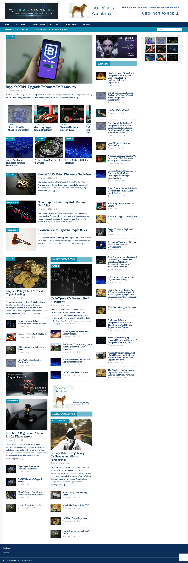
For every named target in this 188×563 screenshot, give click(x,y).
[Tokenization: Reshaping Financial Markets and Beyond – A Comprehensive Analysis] (101, 340)
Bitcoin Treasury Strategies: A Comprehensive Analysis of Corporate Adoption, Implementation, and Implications (121, 78)
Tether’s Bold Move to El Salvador (47, 161)
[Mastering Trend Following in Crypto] (101, 206)
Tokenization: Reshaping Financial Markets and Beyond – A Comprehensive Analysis (122, 339)
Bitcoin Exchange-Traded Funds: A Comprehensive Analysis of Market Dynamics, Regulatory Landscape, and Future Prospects (122, 293)
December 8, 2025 (116, 310)
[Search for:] (169, 29)
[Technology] (21, 212)
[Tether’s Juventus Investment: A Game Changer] (56, 334)
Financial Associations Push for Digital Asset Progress (76, 360)
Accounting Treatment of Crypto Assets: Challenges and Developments (122, 244)
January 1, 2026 (115, 148)
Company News (37, 24)
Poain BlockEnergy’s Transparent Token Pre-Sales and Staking (19, 130)
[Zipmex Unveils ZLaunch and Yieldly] (161, 40)
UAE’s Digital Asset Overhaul (75, 372)
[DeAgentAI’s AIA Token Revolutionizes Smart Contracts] (11, 324)
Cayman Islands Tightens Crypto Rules (62, 230)
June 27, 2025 (114, 163)
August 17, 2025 (115, 135)
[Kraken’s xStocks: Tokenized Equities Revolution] (19, 147)
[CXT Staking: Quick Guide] (72, 114)
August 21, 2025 (115, 85)
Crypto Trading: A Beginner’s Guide (121, 230)
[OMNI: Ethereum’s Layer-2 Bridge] (11, 482)
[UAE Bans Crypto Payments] (56, 521)
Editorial (20, 24)
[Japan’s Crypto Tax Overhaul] (11, 508)
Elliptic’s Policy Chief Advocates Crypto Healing (25, 292)
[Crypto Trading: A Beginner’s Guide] (101, 232)
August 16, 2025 (115, 196)
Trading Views (70, 24)
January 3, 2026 (46, 178)
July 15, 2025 (114, 250)
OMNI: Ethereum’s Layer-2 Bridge (30, 480)
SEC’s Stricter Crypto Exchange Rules (32, 348)
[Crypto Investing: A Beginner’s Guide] (56, 534)
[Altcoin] (21, 184)
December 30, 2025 (116, 378)
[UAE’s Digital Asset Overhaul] (56, 375)
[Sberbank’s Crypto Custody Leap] (101, 219)
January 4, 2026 (14, 90)
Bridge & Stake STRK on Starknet (77, 161)
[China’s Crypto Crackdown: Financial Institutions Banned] (11, 495)
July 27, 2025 (114, 362)
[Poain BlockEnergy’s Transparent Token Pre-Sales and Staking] (20, 114)
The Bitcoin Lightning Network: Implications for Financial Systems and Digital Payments (122, 372)
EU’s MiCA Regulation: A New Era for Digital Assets (24, 434)
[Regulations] (21, 239)
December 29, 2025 (116, 269)
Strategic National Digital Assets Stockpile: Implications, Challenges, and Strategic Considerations (122, 174)
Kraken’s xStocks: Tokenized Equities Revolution (15, 163)
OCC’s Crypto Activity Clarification (45, 128)
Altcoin (54, 24)
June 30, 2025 (114, 113)
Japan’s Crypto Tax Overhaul (30, 505)
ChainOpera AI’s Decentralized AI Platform (70, 300)
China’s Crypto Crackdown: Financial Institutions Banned (31, 493)
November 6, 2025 (116, 103)
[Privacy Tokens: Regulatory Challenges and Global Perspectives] (71, 434)
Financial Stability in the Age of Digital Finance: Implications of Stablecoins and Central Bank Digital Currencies (121, 356)
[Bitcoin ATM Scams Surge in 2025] (161, 49)
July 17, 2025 (114, 300)
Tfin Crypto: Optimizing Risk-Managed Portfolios (62, 203)
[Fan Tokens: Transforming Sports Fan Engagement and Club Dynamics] (56, 347)
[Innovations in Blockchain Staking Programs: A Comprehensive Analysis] (172, 57)
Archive (86, 24)
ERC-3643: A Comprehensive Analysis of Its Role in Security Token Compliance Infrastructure (121, 96)
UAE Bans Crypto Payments (75, 518)
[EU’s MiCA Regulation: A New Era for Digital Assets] (27, 414)
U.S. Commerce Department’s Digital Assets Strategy (121, 278)
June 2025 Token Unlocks (119, 110)
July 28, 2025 (114, 209)
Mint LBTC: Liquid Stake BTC (76, 505)
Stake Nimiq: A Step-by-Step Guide (75, 493)
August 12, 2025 (115, 330)
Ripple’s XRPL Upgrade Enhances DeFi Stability (41, 87)
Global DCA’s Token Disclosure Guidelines (64, 174)
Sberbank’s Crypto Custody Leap (122, 216)
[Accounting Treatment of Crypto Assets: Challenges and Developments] (101, 245)
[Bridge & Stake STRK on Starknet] (78, 147)
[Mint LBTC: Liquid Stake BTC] (56, 508)
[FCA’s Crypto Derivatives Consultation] (101, 146)
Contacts (6, 548)
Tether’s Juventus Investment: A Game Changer (77, 332)
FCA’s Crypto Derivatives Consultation (119, 144)
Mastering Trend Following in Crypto (121, 204)
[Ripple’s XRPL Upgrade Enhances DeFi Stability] (49, 59)
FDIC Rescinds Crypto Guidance (122, 307)
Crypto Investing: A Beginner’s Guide (76, 532)
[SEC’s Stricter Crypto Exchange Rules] (11, 350)
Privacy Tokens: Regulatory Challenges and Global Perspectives (68, 456)
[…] (76, 97)
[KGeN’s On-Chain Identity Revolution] (11, 363)
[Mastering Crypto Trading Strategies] (150, 49)
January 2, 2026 (14, 298)
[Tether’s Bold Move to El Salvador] (49, 147)
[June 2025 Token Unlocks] (101, 113)
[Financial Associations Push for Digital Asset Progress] (56, 362)
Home (7, 24)
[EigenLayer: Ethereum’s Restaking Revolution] (11, 469)
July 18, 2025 (114, 219)
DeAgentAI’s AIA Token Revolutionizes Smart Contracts (32, 322)
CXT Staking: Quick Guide (70, 128)
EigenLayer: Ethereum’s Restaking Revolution (28, 467)
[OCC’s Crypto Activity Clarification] (46, 114)
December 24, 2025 (116, 282)
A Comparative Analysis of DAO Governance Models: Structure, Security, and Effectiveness (122, 158)
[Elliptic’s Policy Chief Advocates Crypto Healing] (27, 272)
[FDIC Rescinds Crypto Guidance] (101, 310)
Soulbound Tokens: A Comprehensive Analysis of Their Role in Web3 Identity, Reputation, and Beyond (120, 324)
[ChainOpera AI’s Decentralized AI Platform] (71, 280)
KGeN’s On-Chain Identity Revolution (29, 361)
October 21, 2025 (115, 181)
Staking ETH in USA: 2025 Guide (32, 334)
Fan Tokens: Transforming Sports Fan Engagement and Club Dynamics (77, 346)
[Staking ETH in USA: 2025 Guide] (11, 337)
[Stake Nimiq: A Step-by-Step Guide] (56, 495)
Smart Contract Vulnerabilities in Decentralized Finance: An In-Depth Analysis (122, 190)
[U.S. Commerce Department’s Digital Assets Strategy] (101, 280)
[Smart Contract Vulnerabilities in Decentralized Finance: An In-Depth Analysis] (101, 191)
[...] (40, 313)
